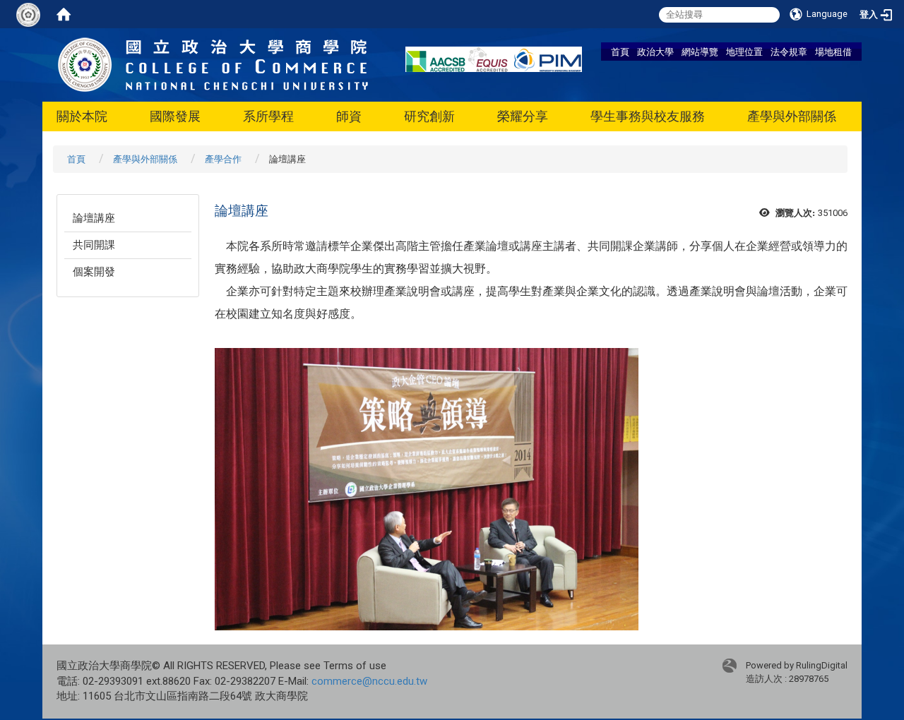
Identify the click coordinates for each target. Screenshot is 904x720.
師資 (349, 116)
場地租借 (833, 51)
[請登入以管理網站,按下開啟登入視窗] (28, 14)
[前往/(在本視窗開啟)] (213, 64)
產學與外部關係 (791, 116)
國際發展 (175, 116)
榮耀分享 (522, 116)
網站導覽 (700, 51)
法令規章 (789, 51)
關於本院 (81, 116)
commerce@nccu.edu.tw (369, 681)
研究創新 (429, 116)
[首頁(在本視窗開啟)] (63, 14)
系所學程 (268, 116)
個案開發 (94, 271)
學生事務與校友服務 (647, 116)
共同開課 (94, 245)
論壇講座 (94, 218)
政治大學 (655, 51)
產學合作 (223, 159)
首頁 (620, 51)
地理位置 (744, 51)
